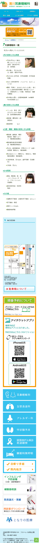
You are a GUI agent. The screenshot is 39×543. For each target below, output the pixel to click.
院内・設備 (6, 15)
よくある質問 (19, 15)
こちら (20, 314)
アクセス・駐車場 (32, 15)
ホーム (6, 11)
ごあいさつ (19, 11)
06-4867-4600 (12, 535)
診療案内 (32, 11)
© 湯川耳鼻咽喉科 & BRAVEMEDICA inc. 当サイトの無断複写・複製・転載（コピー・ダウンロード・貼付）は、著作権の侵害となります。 (19, 540)
